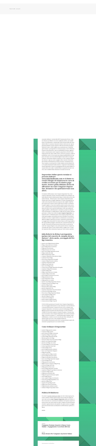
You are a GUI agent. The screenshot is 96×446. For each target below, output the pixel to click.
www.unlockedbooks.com (52, 179)
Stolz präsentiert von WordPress (48, 443)
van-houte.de (69, 200)
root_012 (18, 8)
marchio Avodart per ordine (54, 396)
